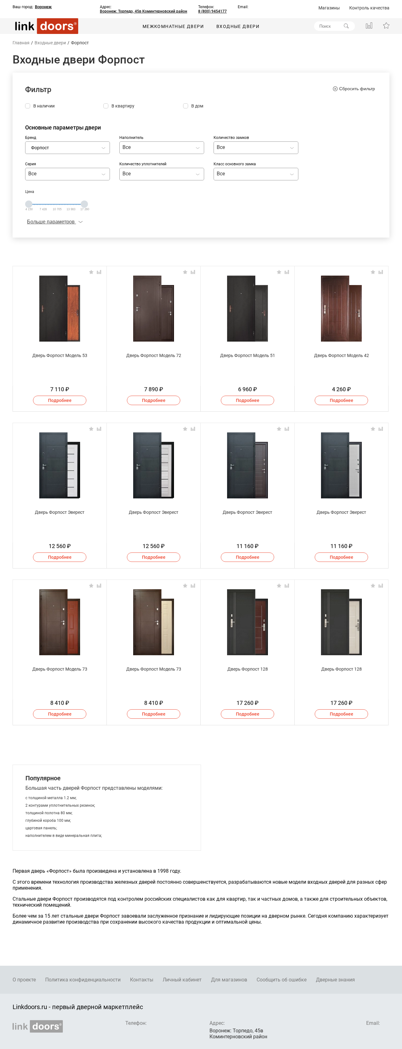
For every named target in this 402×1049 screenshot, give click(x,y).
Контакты (141, 980)
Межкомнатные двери (173, 26)
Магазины (329, 7)
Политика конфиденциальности (83, 980)
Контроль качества (369, 7)
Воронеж (43, 7)
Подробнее (60, 400)
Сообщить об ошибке (282, 980)
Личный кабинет (182, 980)
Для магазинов (229, 980)
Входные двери (237, 26)
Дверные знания (335, 980)
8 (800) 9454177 (212, 11)
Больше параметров (51, 221)
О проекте (24, 980)
